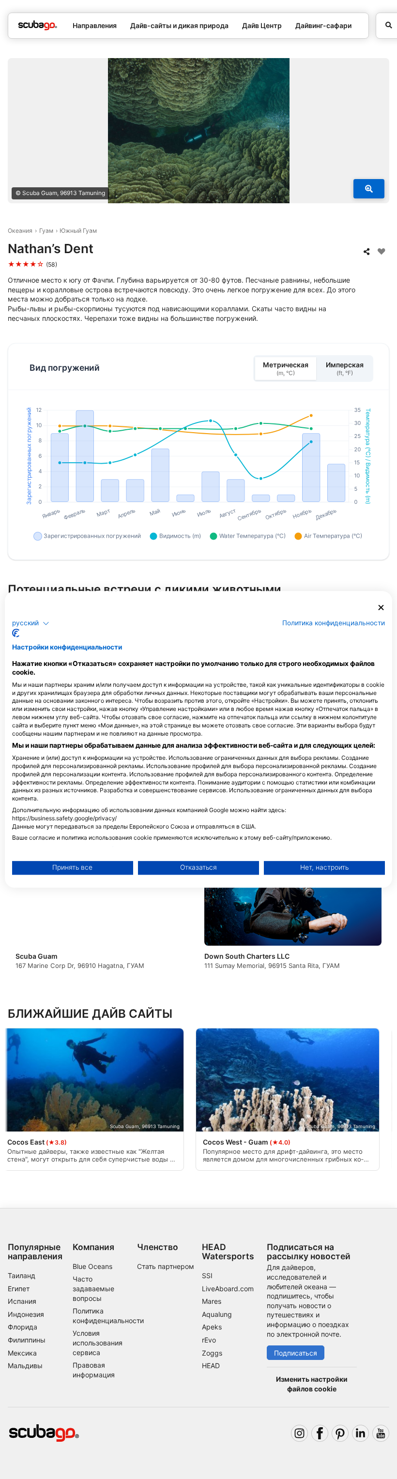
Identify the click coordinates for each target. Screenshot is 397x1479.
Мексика (22, 1353)
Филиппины (27, 1340)
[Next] (373, 915)
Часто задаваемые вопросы (93, 1288)
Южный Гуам (78, 230)
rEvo (209, 1340)
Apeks (212, 1327)
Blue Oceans (92, 1266)
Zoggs (212, 1353)
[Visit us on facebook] (319, 1433)
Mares (211, 1301)
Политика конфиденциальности (333, 623)
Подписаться (295, 1353)
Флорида (22, 1327)
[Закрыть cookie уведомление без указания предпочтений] (381, 607)
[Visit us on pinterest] (340, 1433)
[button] (30, 623)
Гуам (46, 230)
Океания (20, 230)
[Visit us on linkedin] (360, 1433)
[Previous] (23, 915)
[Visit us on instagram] (299, 1433)
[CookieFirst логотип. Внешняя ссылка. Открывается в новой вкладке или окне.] (15, 633)
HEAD (211, 1365)
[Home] (37, 25)
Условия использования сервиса (97, 1342)
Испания (22, 1301)
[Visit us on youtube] (380, 1433)
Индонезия (26, 1314)
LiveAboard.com (228, 1288)
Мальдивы (25, 1365)
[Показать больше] (368, 188)
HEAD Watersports (228, 1251)
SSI (207, 1275)
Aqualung (217, 1314)
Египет (19, 1288)
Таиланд (21, 1275)
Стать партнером (165, 1266)
